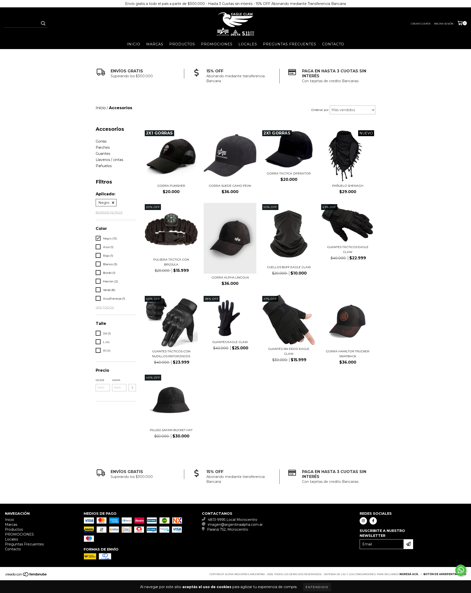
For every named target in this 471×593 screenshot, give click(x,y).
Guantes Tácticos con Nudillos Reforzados (171, 353)
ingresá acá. (409, 574)
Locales (247, 44)
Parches (103, 147)
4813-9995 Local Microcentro (232, 519)
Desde (100, 380)
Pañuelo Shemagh (347, 185)
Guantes (103, 153)
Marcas (154, 44)
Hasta (116, 380)
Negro (103, 202)
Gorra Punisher (171, 185)
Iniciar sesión (443, 23)
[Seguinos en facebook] (373, 521)
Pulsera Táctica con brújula (171, 262)
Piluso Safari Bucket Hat (171, 430)
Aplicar (132, 387)
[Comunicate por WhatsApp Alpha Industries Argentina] (460, 570)
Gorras (101, 141)
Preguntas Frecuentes (289, 44)
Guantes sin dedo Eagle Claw (288, 351)
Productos (182, 44)
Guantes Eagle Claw (230, 342)
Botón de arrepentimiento (444, 574)
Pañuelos (104, 166)
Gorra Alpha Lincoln (230, 277)
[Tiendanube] (26, 575)
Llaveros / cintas (109, 160)
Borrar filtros (109, 212)
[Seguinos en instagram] (363, 521)
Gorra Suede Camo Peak (230, 185)
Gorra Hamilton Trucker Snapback (347, 353)
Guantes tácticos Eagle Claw (347, 249)
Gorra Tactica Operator (289, 173)
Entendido (317, 587)
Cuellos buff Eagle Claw (289, 267)
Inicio (133, 44)
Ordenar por (320, 110)
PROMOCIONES (217, 44)
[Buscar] (43, 23)
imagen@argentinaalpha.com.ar (235, 524)
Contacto (333, 44)
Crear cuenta (421, 23)
